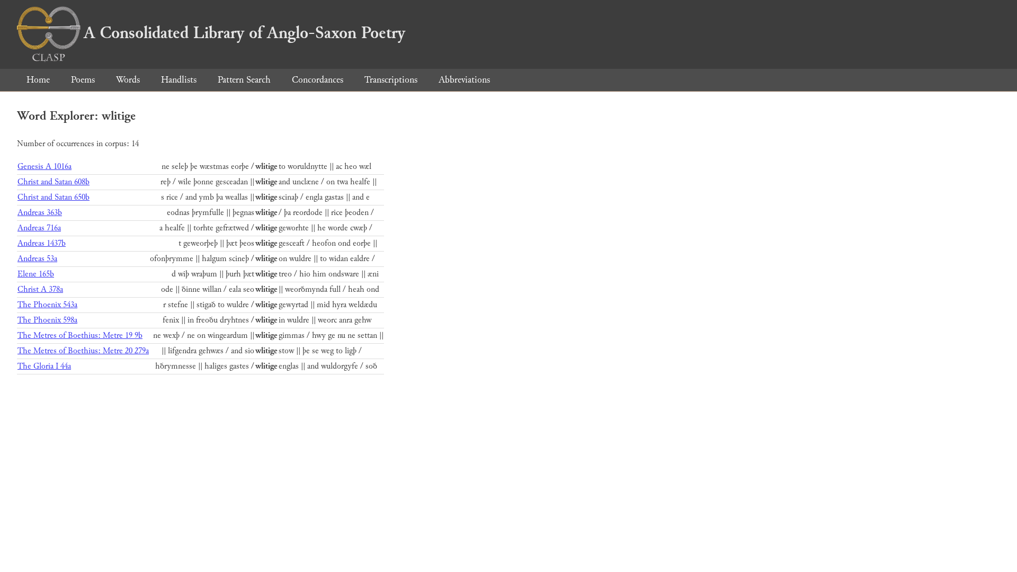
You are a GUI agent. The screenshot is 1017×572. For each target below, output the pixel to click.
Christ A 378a (40, 289)
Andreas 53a (37, 259)
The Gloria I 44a (44, 366)
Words (128, 79)
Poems (83, 79)
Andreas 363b (39, 213)
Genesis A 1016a (44, 166)
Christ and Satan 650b (53, 197)
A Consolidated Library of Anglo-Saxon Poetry (244, 33)
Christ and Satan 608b (53, 182)
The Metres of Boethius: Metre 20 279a (83, 351)
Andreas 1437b (41, 243)
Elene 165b (35, 274)
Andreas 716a (39, 228)
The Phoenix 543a (47, 305)
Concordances (317, 79)
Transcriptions (390, 79)
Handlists (179, 79)
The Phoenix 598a (47, 320)
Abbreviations (464, 79)
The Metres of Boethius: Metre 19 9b (79, 335)
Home (38, 79)
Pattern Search (244, 79)
